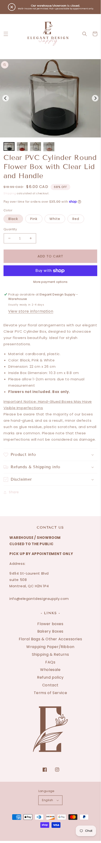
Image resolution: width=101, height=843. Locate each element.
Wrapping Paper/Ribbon (50, 646)
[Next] (95, 98)
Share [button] (14, 492)
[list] (50, 98)
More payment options (50, 282)
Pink (33, 218)
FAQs (50, 662)
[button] (6, 34)
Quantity (10, 229)
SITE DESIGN (69, 830)
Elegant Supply (41, 830)
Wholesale (50, 669)
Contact (50, 685)
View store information (30, 311)
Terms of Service (50, 692)
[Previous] (5, 98)
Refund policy (50, 677)
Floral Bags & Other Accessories (50, 639)
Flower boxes (50, 624)
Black (13, 218)
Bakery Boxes (50, 631)
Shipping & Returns (50, 654)
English (47, 800)
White (54, 218)
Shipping (10, 193)
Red (75, 218)
